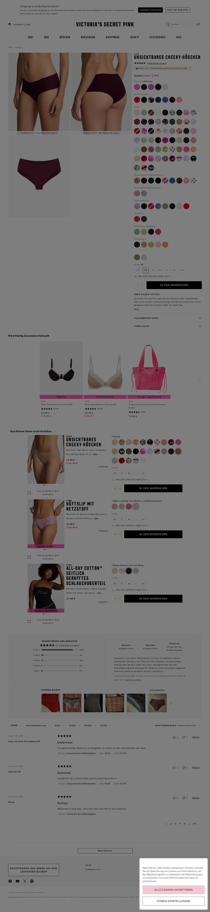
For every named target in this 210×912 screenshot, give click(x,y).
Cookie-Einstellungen (173, 901)
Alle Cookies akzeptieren (173, 889)
